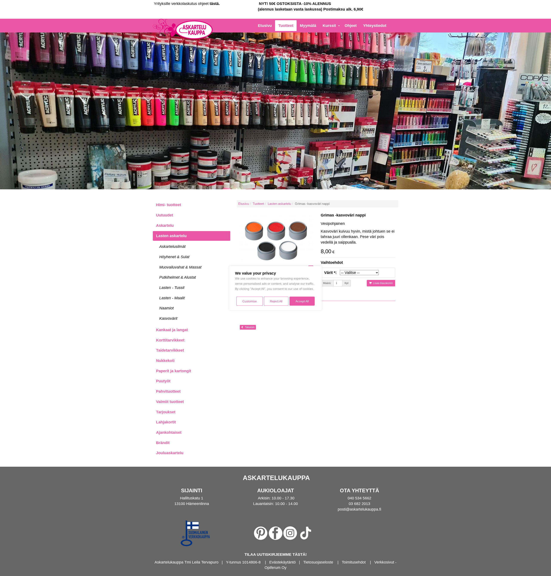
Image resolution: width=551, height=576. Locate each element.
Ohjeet (351, 25)
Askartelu (165, 225)
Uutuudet (164, 215)
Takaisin (249, 327)
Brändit (163, 443)
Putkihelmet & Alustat (177, 277)
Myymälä (308, 25)
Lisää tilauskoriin (382, 283)
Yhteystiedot (374, 25)
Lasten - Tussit (171, 288)
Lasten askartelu (171, 236)
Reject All (276, 301)
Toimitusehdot (354, 562)
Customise (249, 301)
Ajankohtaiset (168, 432)
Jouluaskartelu (169, 453)
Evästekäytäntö (282, 562)
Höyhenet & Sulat (174, 257)
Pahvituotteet (168, 391)
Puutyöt (163, 381)
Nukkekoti (165, 360)
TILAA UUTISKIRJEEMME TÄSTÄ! (276, 554)
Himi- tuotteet (168, 205)
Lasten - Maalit (172, 298)
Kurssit (329, 25)
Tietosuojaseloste (318, 562)
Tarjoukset (165, 412)
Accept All (302, 301)
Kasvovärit (168, 318)
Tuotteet (285, 25)
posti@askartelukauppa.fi (359, 509)
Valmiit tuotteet (170, 402)
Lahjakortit (166, 422)
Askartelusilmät (172, 246)
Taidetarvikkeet (170, 350)
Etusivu (265, 25)
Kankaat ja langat (172, 330)
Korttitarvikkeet (170, 340)
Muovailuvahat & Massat (180, 267)
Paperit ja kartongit (173, 371)
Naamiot (166, 308)
